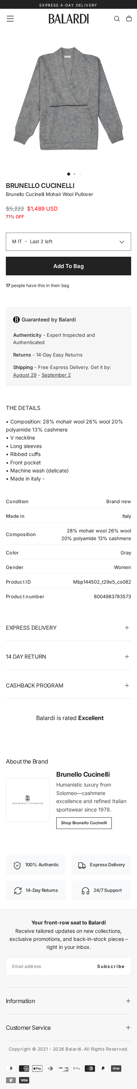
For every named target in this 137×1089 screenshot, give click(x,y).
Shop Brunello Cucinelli (84, 822)
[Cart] (129, 19)
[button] (10, 18)
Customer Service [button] (28, 1027)
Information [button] (20, 1001)
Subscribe (111, 966)
